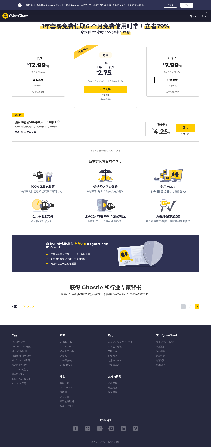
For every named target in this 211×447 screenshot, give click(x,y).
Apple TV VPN (20, 365)
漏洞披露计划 (67, 401)
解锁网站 (112, 355)
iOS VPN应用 (19, 383)
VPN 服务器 (66, 365)
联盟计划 (64, 382)
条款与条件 (162, 355)
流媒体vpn (113, 365)
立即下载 (112, 351)
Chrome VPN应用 (21, 346)
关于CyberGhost (165, 341)
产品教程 (112, 382)
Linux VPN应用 (20, 369)
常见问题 (112, 387)
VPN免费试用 (115, 346)
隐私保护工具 (67, 351)
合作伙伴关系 (67, 406)
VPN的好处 (66, 360)
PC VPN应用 (18, 341)
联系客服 (112, 392)
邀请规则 (160, 360)
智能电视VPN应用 (21, 378)
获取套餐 (105, 89)
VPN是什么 (66, 341)
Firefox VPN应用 (21, 360)
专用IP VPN (114, 360)
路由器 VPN (18, 374)
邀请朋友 (64, 392)
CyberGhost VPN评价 (120, 341)
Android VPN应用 (21, 355)
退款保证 (64, 355)
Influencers (66, 387)
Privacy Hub (67, 346)
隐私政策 (160, 351)
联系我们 (160, 346)
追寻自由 (64, 396)
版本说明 (160, 365)
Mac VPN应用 (19, 351)
